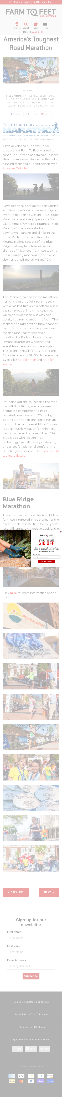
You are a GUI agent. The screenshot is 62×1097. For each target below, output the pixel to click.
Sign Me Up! (36, 554)
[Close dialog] (60, 531)
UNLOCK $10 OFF (46, 561)
